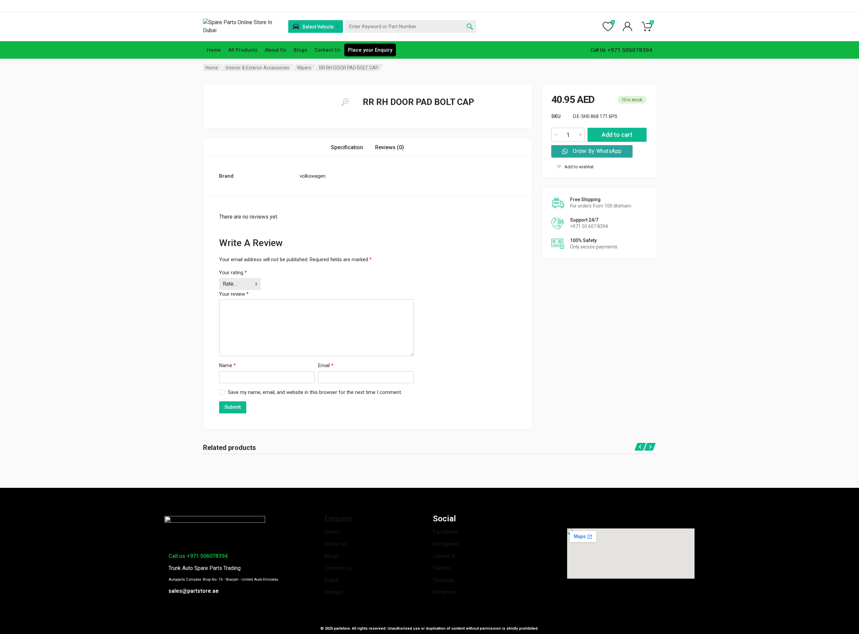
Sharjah (333, 592)
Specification (347, 147)
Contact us (338, 568)
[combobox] (410, 26)
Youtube (443, 580)
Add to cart (617, 134)
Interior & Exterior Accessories (257, 67)
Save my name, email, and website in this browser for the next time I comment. (315, 392)
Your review (234, 294)
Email (326, 365)
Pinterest (444, 592)
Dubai (331, 580)
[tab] (347, 147)
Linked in (444, 556)
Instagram (445, 544)
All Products (242, 50)
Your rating (233, 273)
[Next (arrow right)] (847, 317)
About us (335, 544)
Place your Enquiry (370, 50)
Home (214, 50)
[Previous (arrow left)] (11, 317)
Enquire (338, 518)
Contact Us (327, 50)
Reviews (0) (389, 147)
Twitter (442, 568)
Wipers (304, 67)
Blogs (300, 50)
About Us (275, 50)
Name (227, 365)
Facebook (445, 532)
